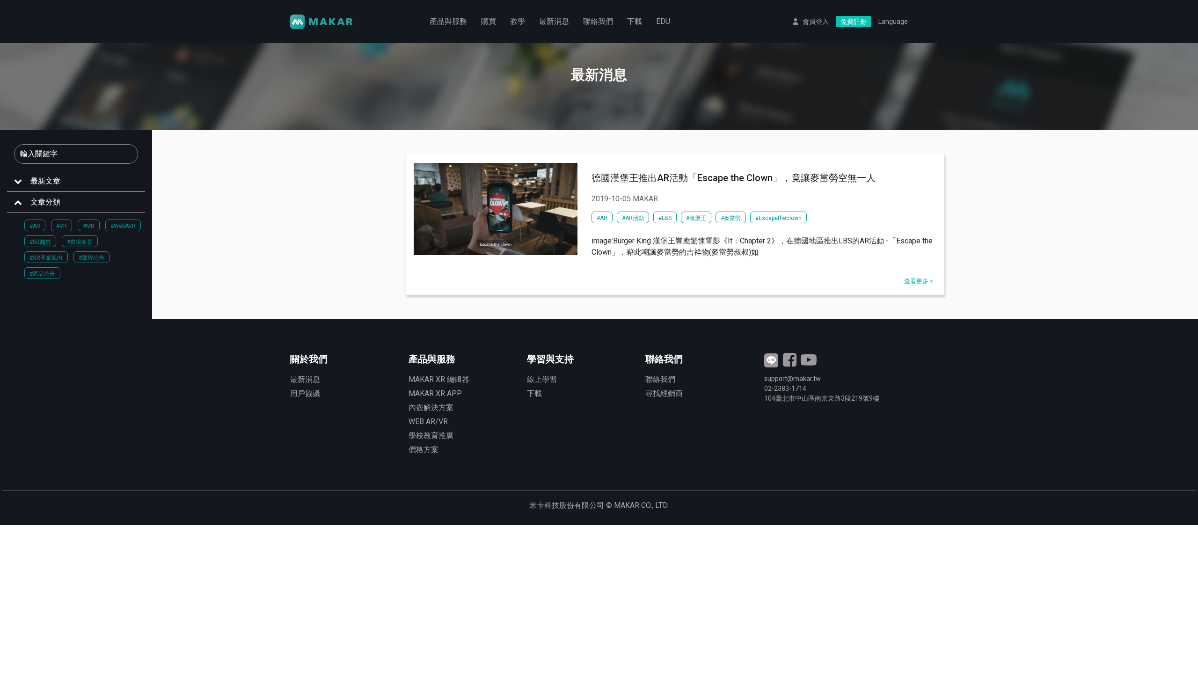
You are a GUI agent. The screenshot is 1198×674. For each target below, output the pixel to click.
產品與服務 (448, 21)
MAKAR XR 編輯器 (439, 379)
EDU (663, 21)
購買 (488, 21)
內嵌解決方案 (431, 407)
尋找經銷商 (664, 393)
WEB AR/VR (428, 421)
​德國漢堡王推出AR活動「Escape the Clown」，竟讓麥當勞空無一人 (734, 177)
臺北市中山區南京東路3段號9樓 (821, 398)
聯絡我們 (598, 21)
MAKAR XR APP (435, 393)
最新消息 (554, 21)
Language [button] (893, 21)
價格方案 (423, 449)
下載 (634, 21)
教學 (517, 21)
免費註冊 (853, 21)
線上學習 (542, 379)
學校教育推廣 (431, 435)
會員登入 (816, 21)
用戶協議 (305, 393)
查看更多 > (918, 281)
